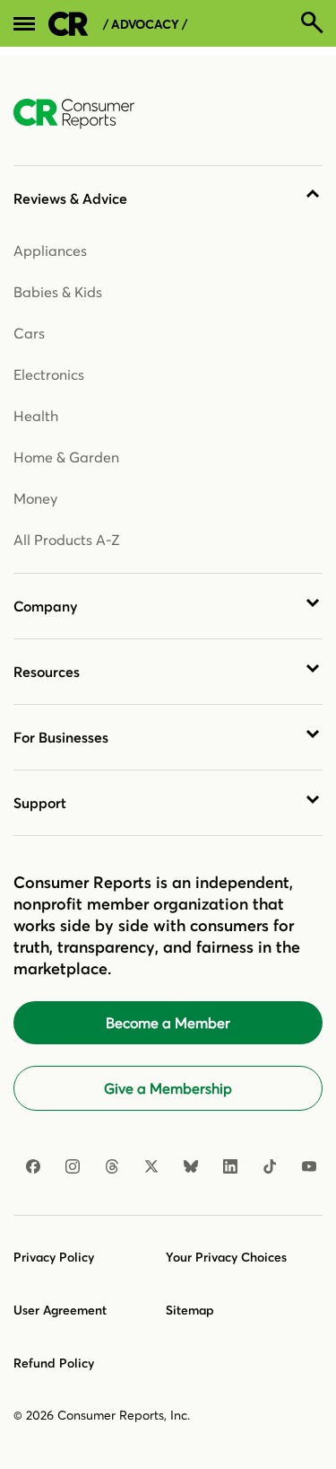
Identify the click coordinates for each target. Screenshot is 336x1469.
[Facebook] (33, 1166)
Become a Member (168, 1023)
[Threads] (112, 1166)
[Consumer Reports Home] (82, 114)
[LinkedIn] (230, 1166)
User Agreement (60, 1310)
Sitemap (190, 1310)
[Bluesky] (191, 1166)
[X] (151, 1166)
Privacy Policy (53, 1257)
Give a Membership (168, 1088)
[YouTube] (309, 1166)
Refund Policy (53, 1363)
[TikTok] (269, 1166)
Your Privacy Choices (226, 1257)
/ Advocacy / (145, 24)
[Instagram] (72, 1166)
